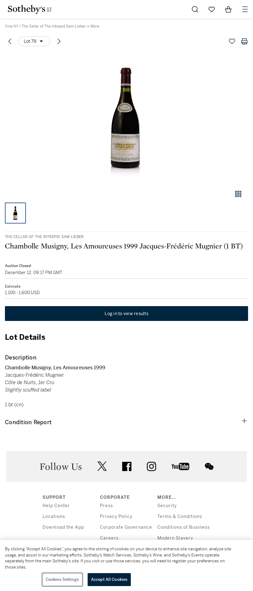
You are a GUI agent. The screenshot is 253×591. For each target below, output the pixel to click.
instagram (151, 466)
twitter (102, 466)
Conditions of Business (183, 527)
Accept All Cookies (109, 579)
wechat (209, 466)
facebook (126, 466)
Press (106, 505)
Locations (54, 516)
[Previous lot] (10, 41)
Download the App (63, 527)
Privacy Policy (116, 516)
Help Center (56, 505)
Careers (109, 538)
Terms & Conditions (179, 516)
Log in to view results (126, 313)
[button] (126, 118)
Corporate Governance (126, 527)
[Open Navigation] (245, 9)
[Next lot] (59, 41)
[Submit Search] (195, 9)
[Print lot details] (244, 41)
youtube (180, 466)
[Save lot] (232, 41)
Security (167, 505)
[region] (126, 565)
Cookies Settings (62, 579)
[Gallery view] (238, 194)
